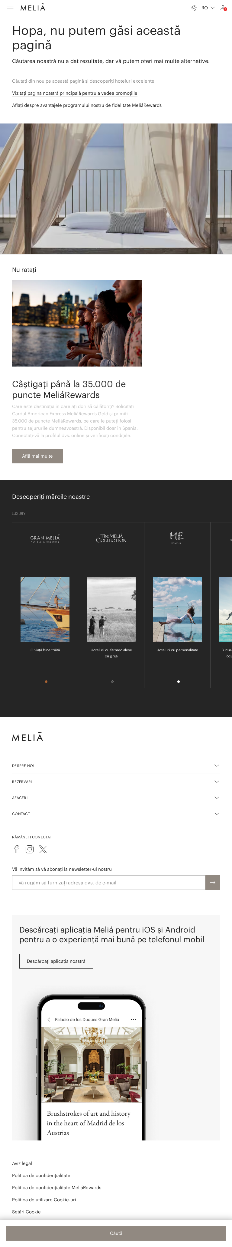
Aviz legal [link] (22, 1163)
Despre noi (23, 765)
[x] (43, 849)
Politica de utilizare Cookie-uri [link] (44, 1200)
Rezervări (22, 781)
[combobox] (208, 8)
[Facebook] (16, 849)
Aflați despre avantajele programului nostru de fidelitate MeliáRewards (87, 105)
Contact (21, 813)
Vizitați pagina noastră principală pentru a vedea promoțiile (74, 93)
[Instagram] (29, 849)
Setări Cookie (26, 1212)
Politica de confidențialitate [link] (41, 1175)
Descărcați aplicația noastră (56, 961)
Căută (116, 1233)
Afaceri (19, 797)
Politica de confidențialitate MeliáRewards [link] (56, 1187)
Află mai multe (37, 456)
